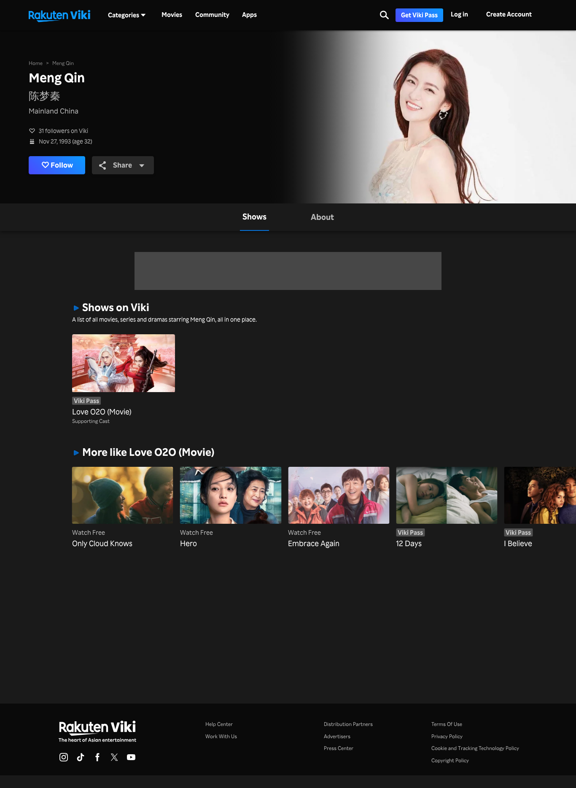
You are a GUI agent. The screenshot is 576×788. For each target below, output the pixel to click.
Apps (249, 15)
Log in (459, 14)
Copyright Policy (450, 760)
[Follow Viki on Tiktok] (80, 760)
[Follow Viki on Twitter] (114, 760)
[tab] (254, 217)
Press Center (338, 748)
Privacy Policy (447, 736)
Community (212, 15)
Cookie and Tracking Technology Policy (475, 748)
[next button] (494, 500)
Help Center (219, 723)
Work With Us (221, 736)
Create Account (509, 14)
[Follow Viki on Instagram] (64, 760)
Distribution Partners (348, 723)
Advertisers (337, 736)
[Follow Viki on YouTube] (131, 760)
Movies (171, 15)
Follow (62, 164)
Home (36, 63)
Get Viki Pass (419, 15)
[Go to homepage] (59, 15)
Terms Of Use (446, 723)
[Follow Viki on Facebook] (97, 760)
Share (122, 164)
